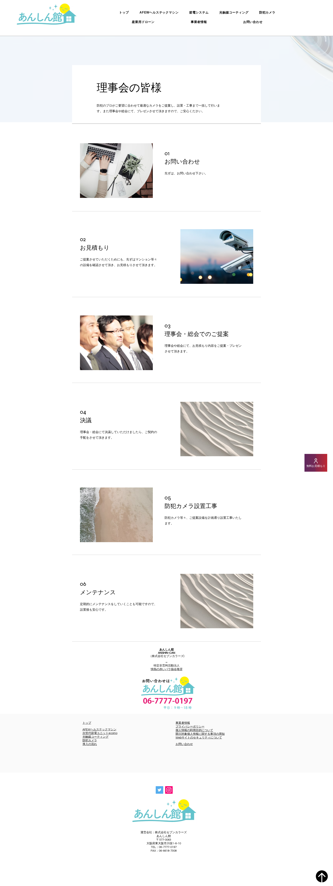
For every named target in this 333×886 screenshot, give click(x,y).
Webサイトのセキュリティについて (199, 737)
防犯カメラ (89, 740)
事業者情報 (183, 723)
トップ (86, 723)
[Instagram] (169, 790)
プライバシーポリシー (190, 726)
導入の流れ (89, 744)
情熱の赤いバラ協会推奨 (166, 669)
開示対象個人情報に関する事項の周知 (200, 734)
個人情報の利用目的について (194, 730)
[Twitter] (159, 790)
